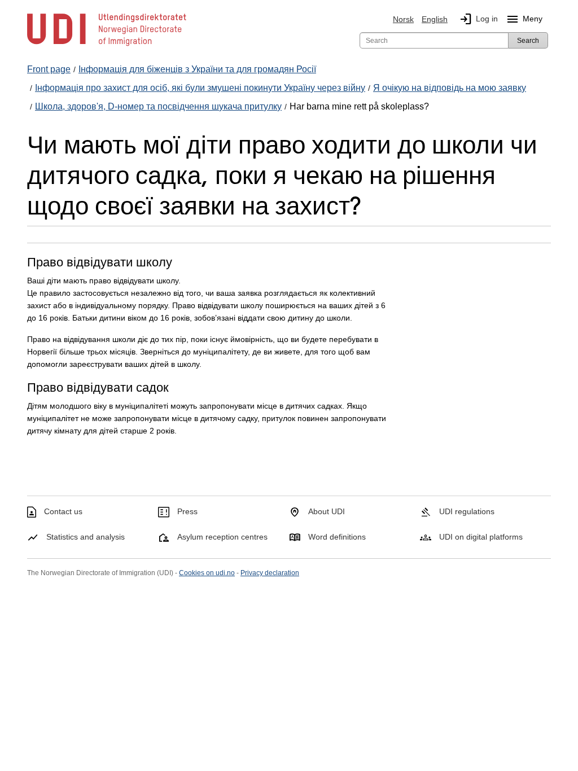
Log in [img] (478, 19)
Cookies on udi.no (207, 573)
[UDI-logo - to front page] (106, 45)
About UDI (326, 511)
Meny (524, 19)
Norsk (403, 19)
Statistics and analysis (85, 536)
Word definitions (337, 536)
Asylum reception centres (222, 536)
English (435, 19)
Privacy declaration (269, 573)
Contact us (63, 511)
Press (187, 511)
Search (528, 41)
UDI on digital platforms (481, 536)
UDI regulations (466, 511)
